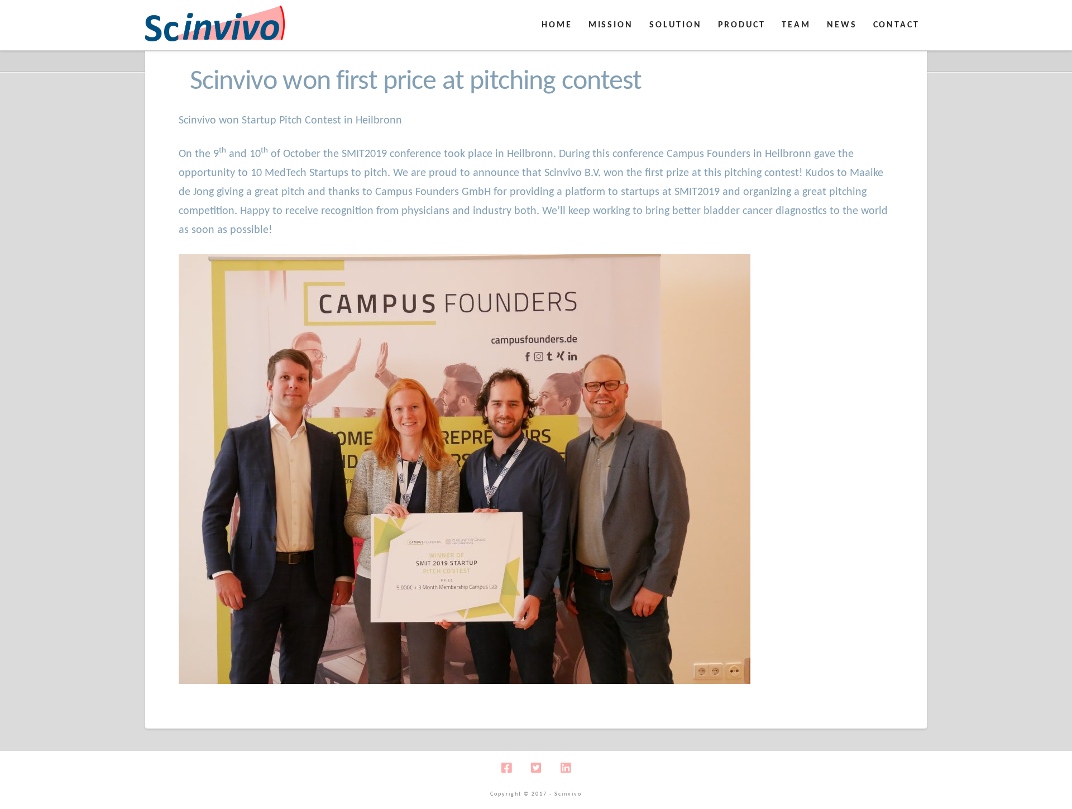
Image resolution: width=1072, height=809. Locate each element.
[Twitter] (536, 768)
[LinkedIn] (566, 768)
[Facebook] (506, 768)
